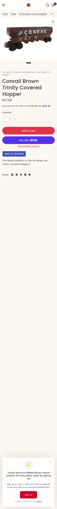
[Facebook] (12, 174)
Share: (5, 175)
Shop (13, 14)
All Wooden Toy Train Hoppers (33, 14)
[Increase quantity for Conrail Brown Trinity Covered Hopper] (14, 119)
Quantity (7, 112)
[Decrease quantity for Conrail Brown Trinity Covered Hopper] (4, 119)
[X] (17, 174)
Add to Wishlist (14, 154)
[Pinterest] (21, 174)
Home (5, 14)
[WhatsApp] (25, 174)
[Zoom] (53, 21)
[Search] (47, 5)
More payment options (28, 146)
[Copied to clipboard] (29, 174)
